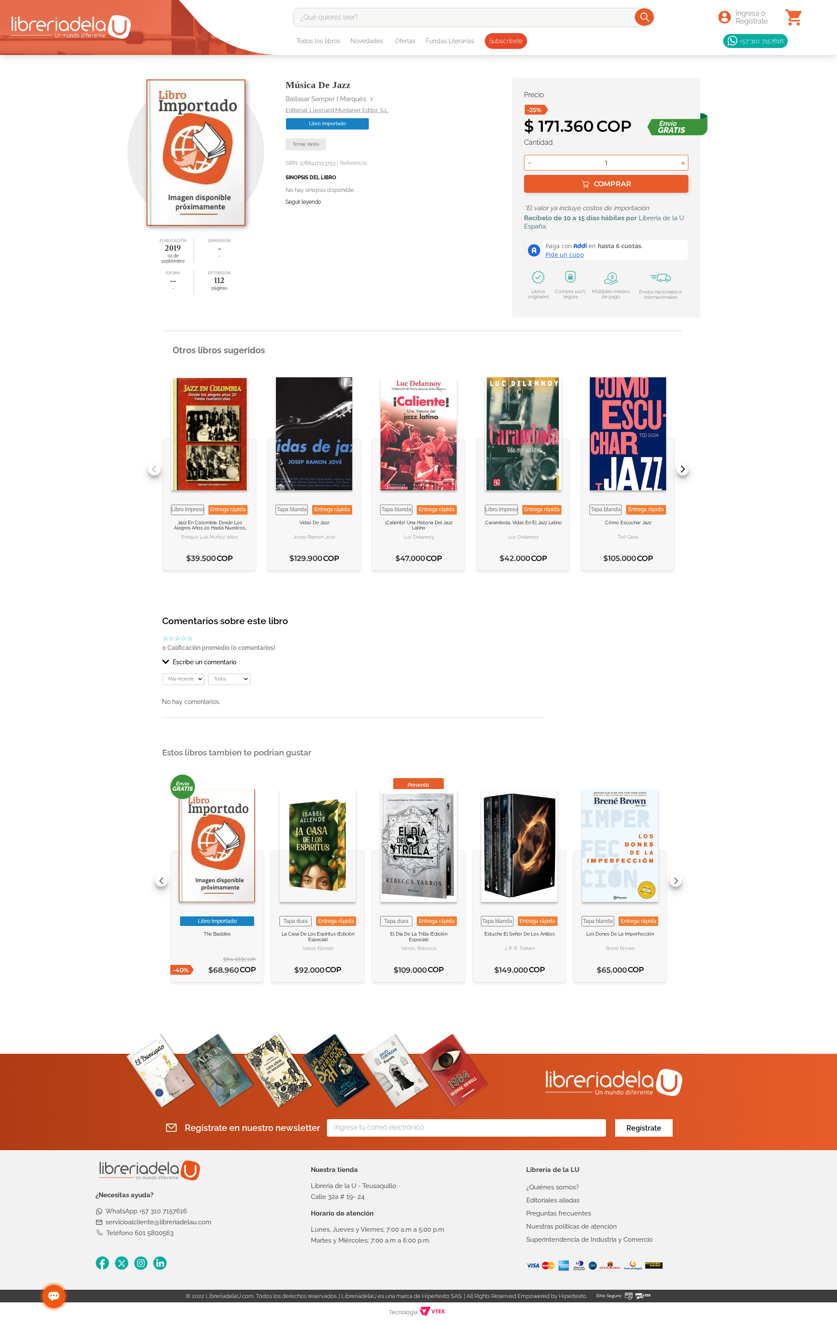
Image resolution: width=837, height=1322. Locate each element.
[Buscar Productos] (645, 17)
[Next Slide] (683, 469)
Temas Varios (306, 144)
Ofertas (405, 41)
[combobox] (473, 17)
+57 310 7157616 (761, 40)
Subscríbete (506, 41)
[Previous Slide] (154, 469)
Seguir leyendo (303, 202)
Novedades (366, 41)
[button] (353, 662)
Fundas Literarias (450, 41)
